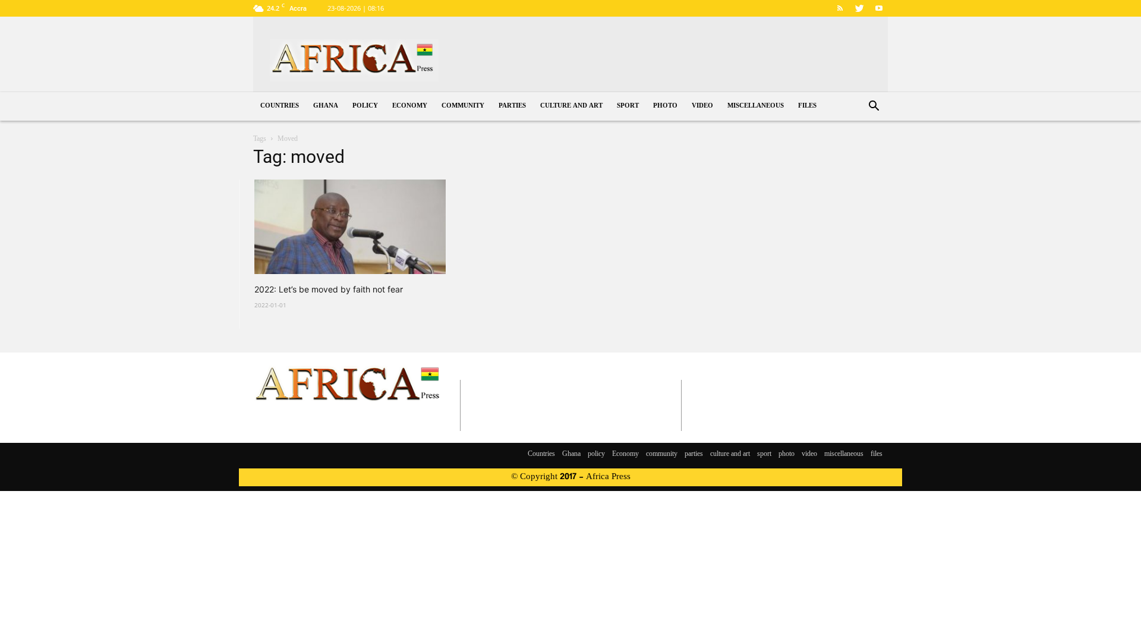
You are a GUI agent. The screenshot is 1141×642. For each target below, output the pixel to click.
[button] (873, 107)
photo (665, 106)
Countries (279, 106)
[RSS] (840, 8)
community (463, 106)
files (807, 106)
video (702, 106)
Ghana (325, 106)
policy (365, 106)
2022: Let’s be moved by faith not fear (328, 289)
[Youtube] (879, 8)
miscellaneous (755, 106)
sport (628, 106)
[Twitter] (859, 8)
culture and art (571, 106)
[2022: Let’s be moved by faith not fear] (350, 227)
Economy (409, 106)
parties (512, 106)
